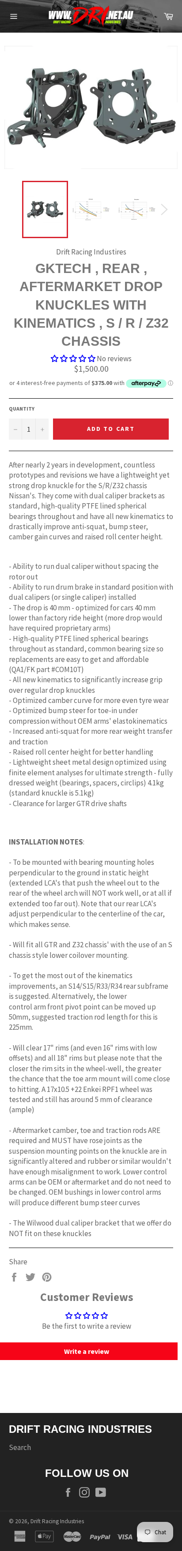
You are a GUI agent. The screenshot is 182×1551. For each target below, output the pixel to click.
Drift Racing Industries (57, 1521)
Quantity (21, 408)
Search (20, 1447)
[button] (73, 358)
